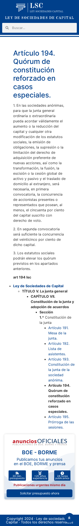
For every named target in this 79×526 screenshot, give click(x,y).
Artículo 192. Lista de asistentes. (58, 348)
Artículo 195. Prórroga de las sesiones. (61, 422)
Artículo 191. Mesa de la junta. (58, 333)
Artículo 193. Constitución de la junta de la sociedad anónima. (61, 369)
